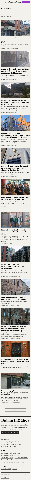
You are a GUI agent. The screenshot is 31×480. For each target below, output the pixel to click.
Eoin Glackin (4, 209)
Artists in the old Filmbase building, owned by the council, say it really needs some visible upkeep (15, 71)
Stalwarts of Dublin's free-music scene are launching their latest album (13, 232)
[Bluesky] (8, 432)
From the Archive (6, 468)
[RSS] (5, 432)
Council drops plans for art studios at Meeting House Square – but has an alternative (15, 393)
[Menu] (2, 2)
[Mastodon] (17, 432)
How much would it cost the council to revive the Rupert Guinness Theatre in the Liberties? (14, 168)
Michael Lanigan (5, 48)
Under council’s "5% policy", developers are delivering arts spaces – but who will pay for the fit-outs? (15, 135)
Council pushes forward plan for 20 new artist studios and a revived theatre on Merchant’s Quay (14, 329)
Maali (26, 475)
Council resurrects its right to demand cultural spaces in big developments (12, 266)
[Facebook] (2, 432)
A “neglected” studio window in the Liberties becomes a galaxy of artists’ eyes (15, 361)
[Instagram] (11, 432)
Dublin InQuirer (8, 475)
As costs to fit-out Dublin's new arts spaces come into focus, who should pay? (14, 40)
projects (14, 468)
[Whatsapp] (14, 432)
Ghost (22, 475)
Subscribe (26, 2)
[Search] (5, 2)
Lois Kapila (4, 243)
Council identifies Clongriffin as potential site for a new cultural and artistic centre (15, 102)
